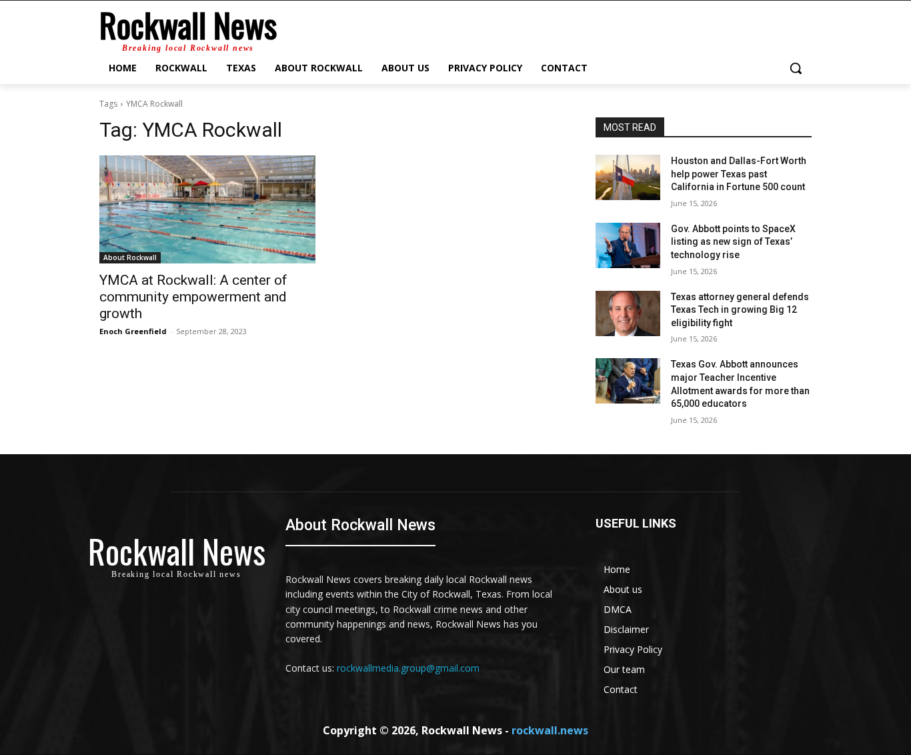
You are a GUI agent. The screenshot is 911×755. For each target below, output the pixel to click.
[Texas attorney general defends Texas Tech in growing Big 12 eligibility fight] (628, 313)
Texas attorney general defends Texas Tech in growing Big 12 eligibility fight (740, 309)
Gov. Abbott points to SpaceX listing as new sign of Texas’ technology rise (733, 241)
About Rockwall (130, 257)
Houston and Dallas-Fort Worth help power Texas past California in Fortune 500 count (738, 173)
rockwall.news (550, 730)
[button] (796, 68)
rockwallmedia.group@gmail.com (408, 668)
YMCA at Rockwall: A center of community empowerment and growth (193, 296)
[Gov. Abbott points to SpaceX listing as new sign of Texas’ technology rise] (628, 245)
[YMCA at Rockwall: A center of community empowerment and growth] (207, 209)
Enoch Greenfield (133, 331)
